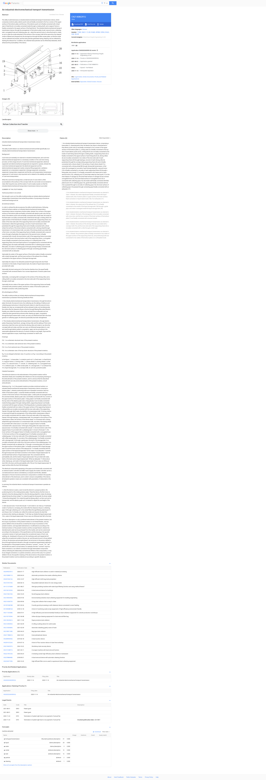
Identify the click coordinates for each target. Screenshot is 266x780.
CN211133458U (8, 612)
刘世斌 (102, 32)
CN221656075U (8, 601)
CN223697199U (8, 661)
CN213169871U (8, 650)
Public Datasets (131, 777)
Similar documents (88, 77)
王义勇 (88, 32)
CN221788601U (8, 635)
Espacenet (83, 81)
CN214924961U (8, 620)
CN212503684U (8, 627)
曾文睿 (77, 34)
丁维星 (79, 32)
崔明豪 (98, 32)
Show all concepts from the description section (17, 765)
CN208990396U (8, 639)
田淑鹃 (93, 32)
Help (157, 777)
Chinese (84, 29)
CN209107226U (8, 642)
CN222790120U (8, 654)
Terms (140, 777)
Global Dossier (91, 81)
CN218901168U (8, 631)
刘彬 (72, 34)
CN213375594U (8, 616)
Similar (101, 24)
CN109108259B (8, 605)
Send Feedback (119, 777)
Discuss (99, 81)
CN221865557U (8, 646)
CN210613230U (8, 590)
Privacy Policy (149, 777)
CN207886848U (8, 657)
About (109, 777)
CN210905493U (8, 598)
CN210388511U (8, 575)
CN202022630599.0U (9, 680)
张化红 (107, 32)
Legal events (78, 77)
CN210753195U (8, 583)
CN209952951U (8, 571)
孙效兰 (84, 32)
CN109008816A (8, 609)
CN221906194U (8, 594)
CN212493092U (8, 624)
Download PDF (78, 24)
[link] (11, 739)
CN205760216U (8, 579)
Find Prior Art (91, 24)
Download (97, 732)
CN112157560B (8, 586)
